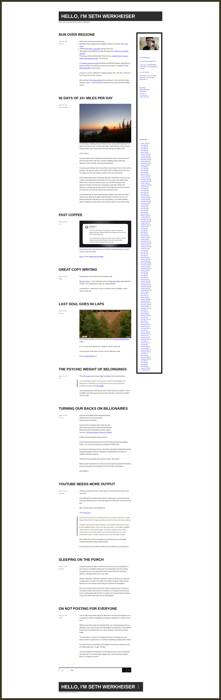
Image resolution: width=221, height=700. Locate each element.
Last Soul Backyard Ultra (121, 339)
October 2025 (144, 161)
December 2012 (145, 333)
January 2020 (144, 283)
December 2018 (145, 303)
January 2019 (144, 301)
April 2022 (143, 234)
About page (142, 77)
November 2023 (145, 203)
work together (145, 72)
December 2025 (145, 157)
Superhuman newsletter (96, 256)
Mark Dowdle (90, 356)
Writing (60, 279)
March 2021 (144, 257)
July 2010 (143, 344)
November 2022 (145, 221)
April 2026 (143, 150)
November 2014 (145, 328)
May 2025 (143, 170)
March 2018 (144, 313)
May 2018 (143, 310)
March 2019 (144, 297)
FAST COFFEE (70, 215)
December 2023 (145, 201)
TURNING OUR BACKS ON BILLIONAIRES (93, 408)
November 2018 (145, 304)
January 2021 (144, 261)
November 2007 (145, 350)
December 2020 (145, 263)
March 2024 (144, 196)
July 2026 (143, 145)
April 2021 (143, 255)
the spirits (100, 386)
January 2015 (144, 326)
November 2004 (145, 368)
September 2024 (145, 185)
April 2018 (143, 312)
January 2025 (144, 177)
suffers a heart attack (94, 48)
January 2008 (144, 348)
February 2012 (144, 337)
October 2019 (144, 288)
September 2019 (145, 290)
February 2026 (144, 154)
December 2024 (145, 179)
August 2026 (144, 143)
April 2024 (143, 194)
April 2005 (143, 364)
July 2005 (143, 361)
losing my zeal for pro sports (90, 63)
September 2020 (145, 268)
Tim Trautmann (143, 95)
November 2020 (145, 264)
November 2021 (145, 243)
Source (81, 256)
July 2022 (143, 228)
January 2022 (144, 239)
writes (88, 376)
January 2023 (144, 217)
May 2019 (143, 293)
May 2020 (143, 275)
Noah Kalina (143, 91)
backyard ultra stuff (97, 80)
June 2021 (143, 252)
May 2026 (143, 148)
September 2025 (145, 163)
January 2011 (144, 342)
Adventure (61, 44)
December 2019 (145, 284)
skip (101, 376)
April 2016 (143, 321)
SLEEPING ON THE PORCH (81, 559)
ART (60, 418)
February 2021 (144, 259)
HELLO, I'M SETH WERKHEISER (98, 16)
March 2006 (144, 355)
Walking (66, 107)
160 (72, 670)
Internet (61, 618)
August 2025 (144, 165)
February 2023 (144, 215)
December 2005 (145, 357)
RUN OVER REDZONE (77, 34)
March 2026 (144, 152)
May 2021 (143, 254)
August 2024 (144, 186)
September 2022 (145, 225)
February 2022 (144, 237)
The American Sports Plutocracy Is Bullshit (99, 432)
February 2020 (144, 281)
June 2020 (143, 274)
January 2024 (144, 199)
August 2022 (144, 226)
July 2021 (143, 250)
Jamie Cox (142, 93)
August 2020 (144, 270)
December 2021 (145, 241)
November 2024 (145, 181)
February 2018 (144, 315)
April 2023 (143, 212)
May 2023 (143, 210)
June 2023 (143, 208)
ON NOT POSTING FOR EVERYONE (88, 608)
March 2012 (144, 335)
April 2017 (143, 317)
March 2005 (144, 366)
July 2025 (143, 167)
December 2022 (145, 219)
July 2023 (143, 206)
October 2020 (144, 266)
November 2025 (145, 159)
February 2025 (144, 176)
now (151, 75)
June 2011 (143, 341)
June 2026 (143, 147)
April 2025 (143, 172)
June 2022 (143, 230)
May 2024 (143, 192)
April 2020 (143, 277)
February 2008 (144, 346)
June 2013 (143, 330)
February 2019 (144, 299)
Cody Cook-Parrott (144, 97)
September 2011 (145, 339)
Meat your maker (84, 281)
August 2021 (144, 248)
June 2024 (143, 190)
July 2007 (143, 353)
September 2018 (145, 308)
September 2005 (145, 359)
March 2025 (144, 174)
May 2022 (143, 232)
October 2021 (144, 245)
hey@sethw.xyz (144, 79)
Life (60, 224)
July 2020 (143, 272)
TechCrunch (86, 512)
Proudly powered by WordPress (68, 692)
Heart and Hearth (114, 281)
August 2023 (144, 205)
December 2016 (145, 319)
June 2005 (143, 362)
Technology (61, 493)
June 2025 (143, 168)
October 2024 (144, 183)
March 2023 (144, 214)
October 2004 (144, 370)
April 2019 (143, 295)
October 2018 (144, 306)
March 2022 (144, 235)
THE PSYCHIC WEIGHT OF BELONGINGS (93, 369)
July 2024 (143, 188)
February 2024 (144, 197)
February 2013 (144, 332)
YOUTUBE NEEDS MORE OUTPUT (87, 484)
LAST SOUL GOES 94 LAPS (81, 304)
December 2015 (145, 324)
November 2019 (145, 286)
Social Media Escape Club (148, 61)
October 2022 (144, 223)
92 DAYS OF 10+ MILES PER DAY (86, 98)
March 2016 (144, 322)
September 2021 (145, 246)
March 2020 (144, 279)
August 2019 (144, 292)
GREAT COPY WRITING (78, 269)
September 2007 (145, 352)
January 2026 (144, 156)
